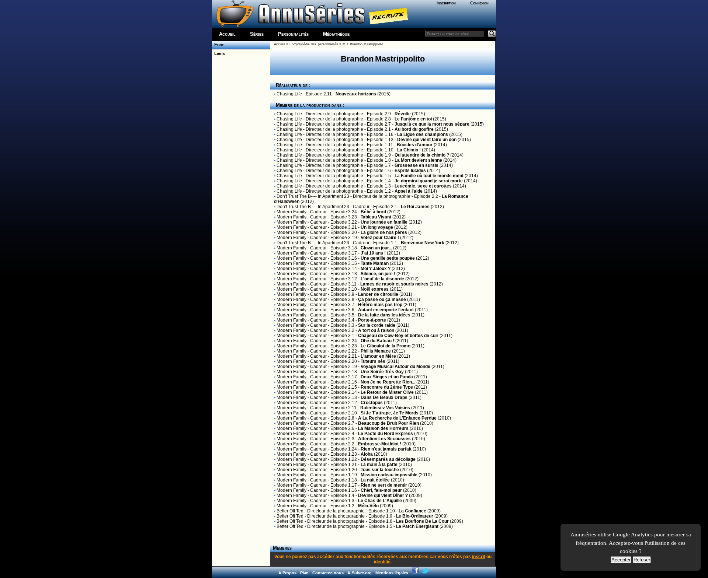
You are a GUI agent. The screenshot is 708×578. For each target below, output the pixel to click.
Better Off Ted (290, 511)
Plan (304, 573)
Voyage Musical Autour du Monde (395, 366)
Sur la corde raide (376, 325)
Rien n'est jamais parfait (386, 449)
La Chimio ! (409, 150)
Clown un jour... (376, 248)
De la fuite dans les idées (384, 315)
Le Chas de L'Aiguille (380, 500)
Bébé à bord (373, 211)
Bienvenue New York (422, 242)
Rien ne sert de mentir (384, 485)
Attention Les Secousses (384, 438)
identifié (382, 561)
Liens (218, 53)
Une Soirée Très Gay (382, 371)
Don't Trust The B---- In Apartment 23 (313, 196)
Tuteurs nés (373, 361)
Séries (257, 34)
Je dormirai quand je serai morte (429, 180)
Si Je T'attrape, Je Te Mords (390, 413)
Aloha (367, 454)
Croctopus (372, 402)
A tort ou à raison (376, 330)
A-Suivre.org (359, 573)
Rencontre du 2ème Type (387, 387)
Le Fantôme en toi (413, 119)
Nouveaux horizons (356, 94)
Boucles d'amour (415, 144)
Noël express (375, 289)
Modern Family (291, 211)
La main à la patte (379, 464)
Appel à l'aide (409, 191)
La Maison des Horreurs (383, 428)
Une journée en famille (384, 222)
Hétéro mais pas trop (380, 304)
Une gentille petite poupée (388, 258)
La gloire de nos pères (384, 232)
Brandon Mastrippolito (366, 44)
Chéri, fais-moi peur (381, 490)
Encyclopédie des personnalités (313, 44)
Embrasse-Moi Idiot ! (379, 443)
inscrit (478, 556)
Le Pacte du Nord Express (385, 433)
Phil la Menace (376, 351)
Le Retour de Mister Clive (387, 392)
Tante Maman (375, 263)
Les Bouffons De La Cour (422, 521)
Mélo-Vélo (368, 505)
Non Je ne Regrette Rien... (388, 382)
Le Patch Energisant (417, 526)
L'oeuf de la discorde (382, 278)
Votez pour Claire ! (380, 237)
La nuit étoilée (375, 480)
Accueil (227, 34)
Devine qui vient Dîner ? (383, 495)
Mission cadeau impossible (389, 474)
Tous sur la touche (380, 469)
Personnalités (293, 34)
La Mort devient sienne (418, 160)
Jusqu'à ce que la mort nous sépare (432, 124)
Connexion (479, 3)
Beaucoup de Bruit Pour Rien (388, 423)
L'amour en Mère (378, 356)
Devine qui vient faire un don (427, 139)
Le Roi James (415, 206)
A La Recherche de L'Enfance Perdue (397, 418)
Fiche (218, 44)
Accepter (621, 560)
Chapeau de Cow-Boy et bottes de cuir (398, 335)
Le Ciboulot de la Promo (385, 345)
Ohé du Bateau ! (377, 340)
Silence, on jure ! (378, 273)
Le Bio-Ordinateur (414, 516)
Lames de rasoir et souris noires (394, 284)
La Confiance (412, 511)
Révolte (403, 113)
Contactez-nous (328, 573)
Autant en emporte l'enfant (386, 309)
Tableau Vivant (376, 217)
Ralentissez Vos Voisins (385, 407)
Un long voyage (377, 227)
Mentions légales (391, 573)
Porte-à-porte (372, 320)
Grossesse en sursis (416, 165)
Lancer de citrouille (378, 294)
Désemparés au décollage (388, 459)
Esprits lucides (410, 170)
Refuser (642, 560)
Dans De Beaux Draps (384, 397)
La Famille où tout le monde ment (429, 175)
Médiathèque (336, 34)
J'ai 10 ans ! (373, 253)
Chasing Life (289, 94)
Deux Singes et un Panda (387, 376)
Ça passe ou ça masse (382, 299)
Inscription (446, 3)
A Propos (287, 573)
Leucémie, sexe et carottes (423, 186)
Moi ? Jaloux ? (376, 268)
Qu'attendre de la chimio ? (422, 155)
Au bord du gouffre (414, 129)
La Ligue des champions (422, 134)
